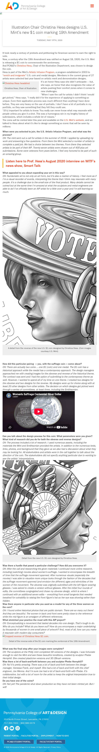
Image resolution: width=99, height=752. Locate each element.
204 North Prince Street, (26, 719)
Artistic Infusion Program (41, 72)
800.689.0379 (28, 723)
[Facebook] (7, 728)
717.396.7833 (11, 723)
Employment (47, 736)
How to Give (62, 736)
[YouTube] (12, 728)
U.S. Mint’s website (74, 120)
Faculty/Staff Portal (51, 742)
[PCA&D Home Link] (25, 6)
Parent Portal (11, 736)
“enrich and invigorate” (14, 75)
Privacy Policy (56, 747)
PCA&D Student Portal (19, 742)
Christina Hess (24, 65)
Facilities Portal (30, 736)
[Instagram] (17, 728)
